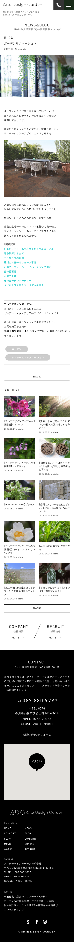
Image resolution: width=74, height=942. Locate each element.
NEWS (28, 828)
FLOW (7, 838)
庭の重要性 (10, 271)
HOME (7, 828)
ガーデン (17, 349)
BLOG (28, 833)
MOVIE (8, 843)
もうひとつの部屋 (14, 258)
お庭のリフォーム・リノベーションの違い (27, 267)
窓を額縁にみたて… (15, 253)
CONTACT (30, 843)
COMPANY (31, 838)
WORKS (8, 849)
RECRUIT (30, 849)
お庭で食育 (10, 276)
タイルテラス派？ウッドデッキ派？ (24, 285)
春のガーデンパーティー (17, 280)
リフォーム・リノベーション (28, 357)
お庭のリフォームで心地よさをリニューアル (29, 249)
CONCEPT (10, 833)
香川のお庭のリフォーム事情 (20, 262)
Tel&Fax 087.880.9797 (17, 872)
